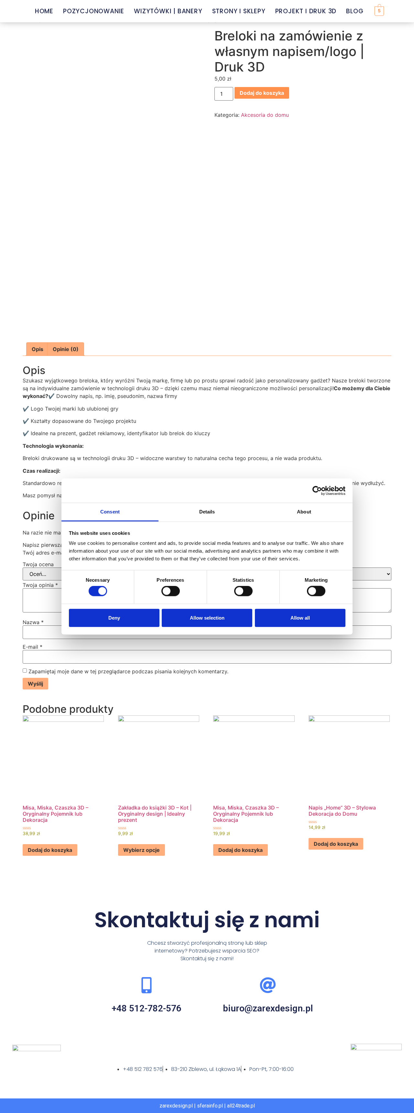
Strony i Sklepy (239, 11)
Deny (114, 617)
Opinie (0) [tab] (66, 349)
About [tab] (304, 511)
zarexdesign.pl (176, 1106)
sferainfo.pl (210, 1106)
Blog (354, 11)
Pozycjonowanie (93, 11)
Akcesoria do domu (265, 115)
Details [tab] (207, 511)
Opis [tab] (37, 349)
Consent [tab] (110, 511)
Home (44, 11)
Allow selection (207, 617)
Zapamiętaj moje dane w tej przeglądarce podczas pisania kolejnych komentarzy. (128, 671)
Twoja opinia (40, 585)
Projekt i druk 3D (306, 11)
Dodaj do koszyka (262, 93)
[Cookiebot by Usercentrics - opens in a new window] (317, 490)
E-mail (32, 646)
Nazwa (33, 622)
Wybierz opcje (141, 850)
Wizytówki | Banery (168, 11)
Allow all (300, 617)
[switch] (170, 591)
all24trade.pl (241, 1106)
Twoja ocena (38, 564)
